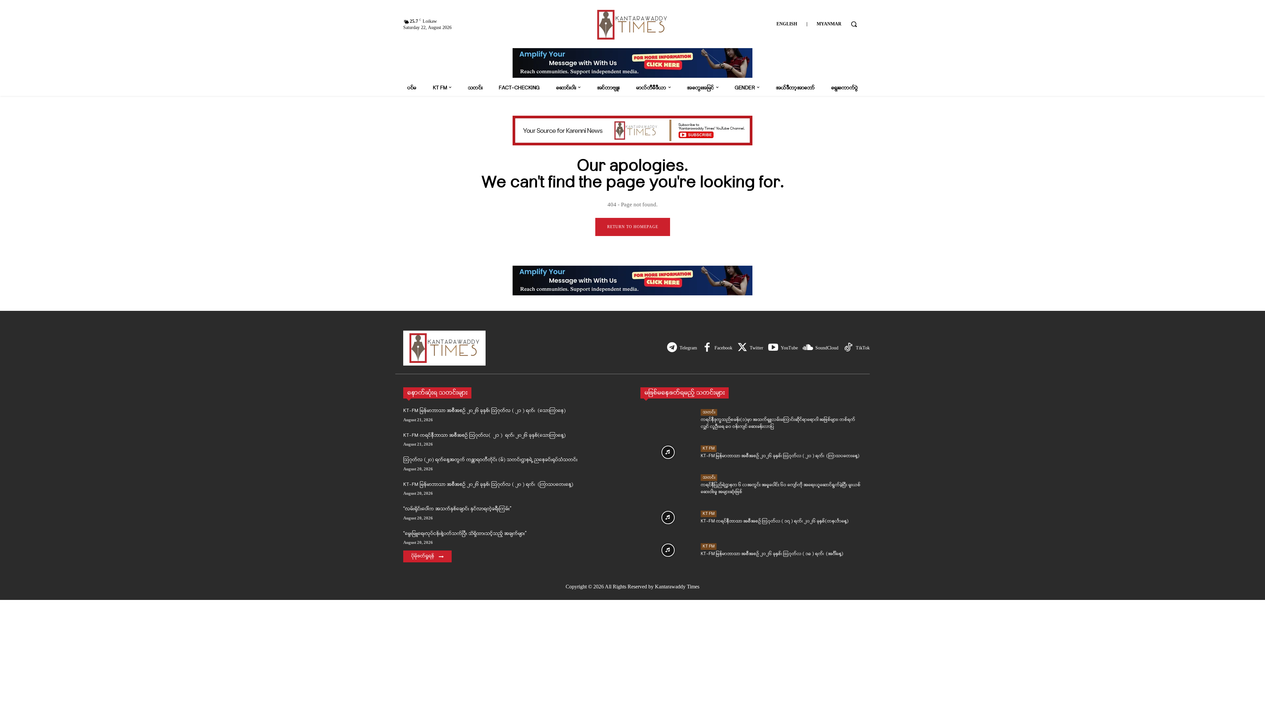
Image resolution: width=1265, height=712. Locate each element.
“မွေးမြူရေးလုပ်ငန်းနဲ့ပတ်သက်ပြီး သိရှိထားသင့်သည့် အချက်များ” (464, 533)
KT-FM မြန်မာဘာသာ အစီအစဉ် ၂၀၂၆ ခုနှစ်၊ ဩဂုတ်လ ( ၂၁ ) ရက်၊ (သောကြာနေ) (484, 410)
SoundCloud (826, 347)
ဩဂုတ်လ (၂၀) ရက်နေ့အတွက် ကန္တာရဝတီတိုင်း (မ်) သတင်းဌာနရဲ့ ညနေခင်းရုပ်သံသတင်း (490, 460)
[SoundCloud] (808, 348)
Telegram (688, 347)
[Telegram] (672, 348)
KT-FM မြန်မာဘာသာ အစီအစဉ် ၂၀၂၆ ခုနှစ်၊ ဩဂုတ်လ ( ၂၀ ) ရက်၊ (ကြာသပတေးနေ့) (488, 484)
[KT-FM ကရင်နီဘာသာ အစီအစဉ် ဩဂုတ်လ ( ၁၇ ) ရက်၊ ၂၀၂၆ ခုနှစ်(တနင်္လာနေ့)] (668, 517)
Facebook (723, 347)
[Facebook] (707, 348)
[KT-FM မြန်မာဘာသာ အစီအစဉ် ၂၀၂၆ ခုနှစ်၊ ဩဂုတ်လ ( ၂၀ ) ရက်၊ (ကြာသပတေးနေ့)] (668, 452)
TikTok (863, 347)
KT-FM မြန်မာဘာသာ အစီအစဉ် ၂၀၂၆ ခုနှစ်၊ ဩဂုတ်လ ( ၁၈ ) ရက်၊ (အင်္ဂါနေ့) (772, 554)
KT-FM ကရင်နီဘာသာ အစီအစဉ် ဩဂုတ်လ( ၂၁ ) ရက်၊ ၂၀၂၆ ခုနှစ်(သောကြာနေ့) (484, 435)
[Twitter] (742, 348)
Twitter (756, 347)
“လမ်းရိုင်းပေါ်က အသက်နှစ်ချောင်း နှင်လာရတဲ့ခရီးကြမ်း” (457, 509)
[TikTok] (848, 348)
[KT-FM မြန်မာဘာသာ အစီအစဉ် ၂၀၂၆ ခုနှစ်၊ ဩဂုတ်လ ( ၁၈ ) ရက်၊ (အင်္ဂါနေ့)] (668, 550)
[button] (854, 24)
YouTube (789, 347)
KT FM (709, 448)
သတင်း (709, 412)
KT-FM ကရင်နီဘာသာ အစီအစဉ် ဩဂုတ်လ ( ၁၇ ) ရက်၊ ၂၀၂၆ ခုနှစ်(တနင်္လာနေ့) (775, 521)
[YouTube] (773, 348)
